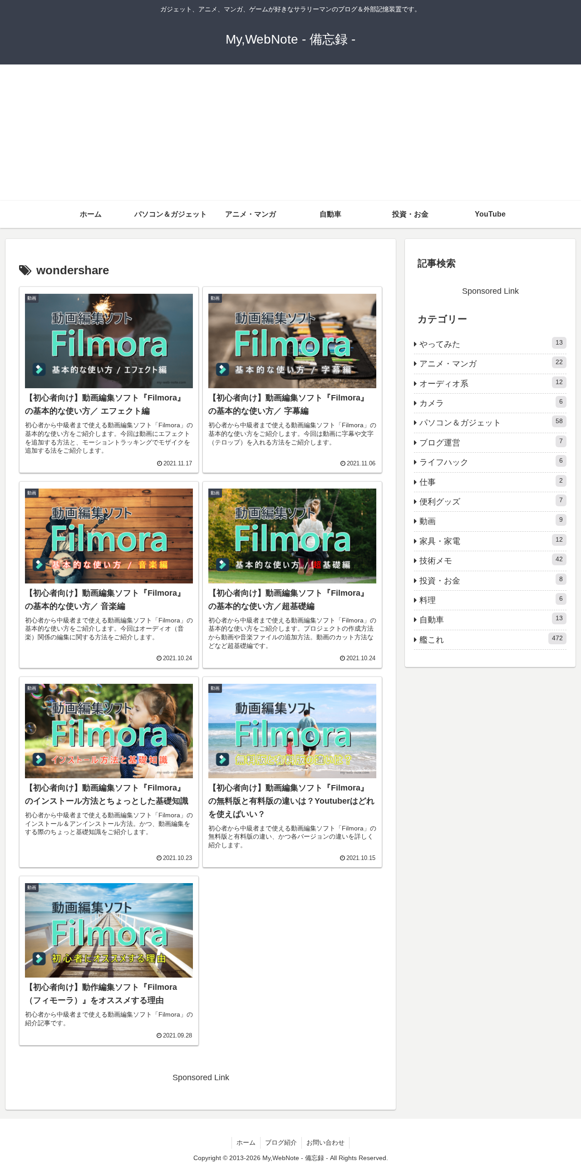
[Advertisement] (290, 132)
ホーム (246, 1142)
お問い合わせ (325, 1142)
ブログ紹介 (281, 1142)
